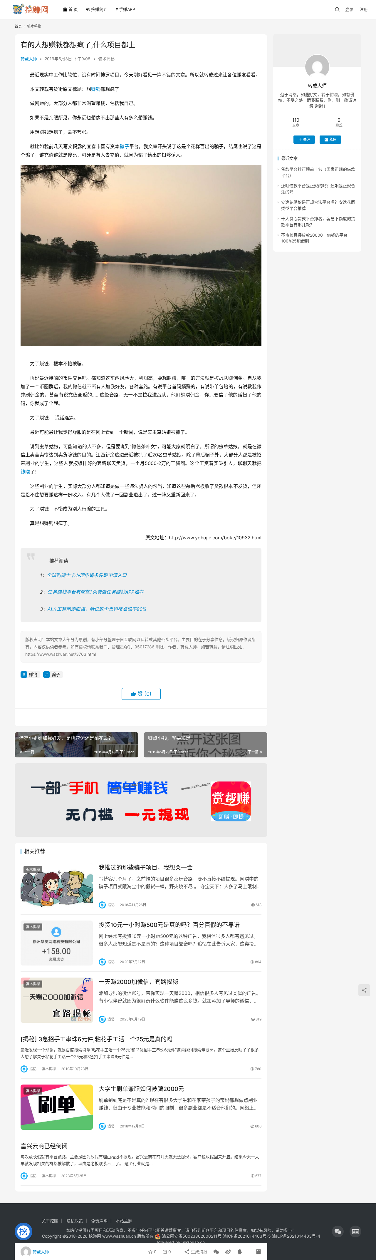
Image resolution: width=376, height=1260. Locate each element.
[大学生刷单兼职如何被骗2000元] (57, 1107)
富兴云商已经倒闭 (44, 1146)
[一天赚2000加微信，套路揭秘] (57, 1000)
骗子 (124, 146)
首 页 (73, 9)
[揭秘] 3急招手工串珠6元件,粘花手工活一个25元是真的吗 (96, 1039)
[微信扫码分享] (216, 1251)
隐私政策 (74, 1220)
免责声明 (99, 1220)
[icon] (338, 1231)
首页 (18, 26)
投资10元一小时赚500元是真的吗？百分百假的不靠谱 (169, 924)
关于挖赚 (50, 1220)
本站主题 (124, 1220)
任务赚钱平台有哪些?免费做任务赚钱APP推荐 (96, 592)
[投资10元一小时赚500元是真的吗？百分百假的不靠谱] (57, 943)
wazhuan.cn (193, 1242)
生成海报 (198, 1251)
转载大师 (29, 58)
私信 (332, 140)
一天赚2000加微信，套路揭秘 (138, 981)
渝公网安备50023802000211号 (191, 1236)
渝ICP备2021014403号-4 (296, 1236)
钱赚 (25, 472)
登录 (349, 9)
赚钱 (95, 89)
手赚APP (127, 9)
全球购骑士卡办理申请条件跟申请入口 (87, 575)
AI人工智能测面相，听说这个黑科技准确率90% (97, 609)
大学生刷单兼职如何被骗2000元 (141, 1088)
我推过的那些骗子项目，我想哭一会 (146, 867)
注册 (364, 9)
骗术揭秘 (106, 58)
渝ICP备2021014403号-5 (247, 1236)
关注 (306, 140)
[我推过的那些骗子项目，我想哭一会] (57, 885)
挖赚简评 (99, 9)
